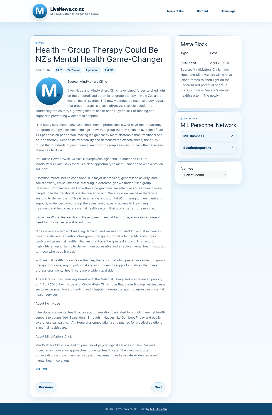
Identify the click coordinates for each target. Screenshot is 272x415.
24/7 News (73, 70)
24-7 (59, 70)
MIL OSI (41, 369)
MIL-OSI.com (158, 409)
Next (158, 387)
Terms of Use (175, 11)
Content (202, 11)
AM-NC (109, 70)
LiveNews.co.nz (67, 9)
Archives (187, 168)
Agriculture (92, 70)
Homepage (228, 11)
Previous (46, 387)
